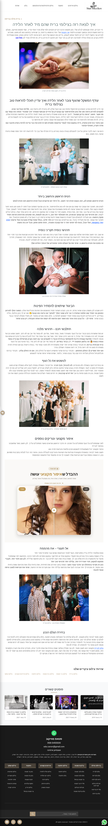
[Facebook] (19, 822)
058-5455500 (54, 743)
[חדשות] (2, 413)
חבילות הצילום (79, 787)
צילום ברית (73, 674)
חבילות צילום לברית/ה (96, 784)
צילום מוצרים (12, 776)
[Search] (32, 814)
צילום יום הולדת (45, 776)
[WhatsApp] (54, 733)
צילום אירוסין (45, 783)
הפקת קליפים (28, 783)
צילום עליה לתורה (45, 772)
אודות (17, 5)
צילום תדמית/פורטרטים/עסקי (42, 5)
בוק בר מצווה (29, 772)
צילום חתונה (36, 674)
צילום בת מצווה (48, 674)
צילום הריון (28, 787)
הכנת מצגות (29, 779)
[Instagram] (13, 822)
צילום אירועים (73, 5)
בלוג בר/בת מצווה (79, 791)
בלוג (25, 5)
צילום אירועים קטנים (22, 674)
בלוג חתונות (62, 776)
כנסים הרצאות (11, 783)
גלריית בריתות (96, 789)
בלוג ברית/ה (96, 793)
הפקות (60, 5)
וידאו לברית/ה (96, 779)
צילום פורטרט (11, 772)
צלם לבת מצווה (79, 776)
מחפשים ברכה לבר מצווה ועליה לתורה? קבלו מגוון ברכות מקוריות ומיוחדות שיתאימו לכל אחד (67, 713)
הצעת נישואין (45, 787)
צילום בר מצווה (61, 674)
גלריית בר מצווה (79, 783)
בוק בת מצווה (28, 776)
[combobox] (56, 814)
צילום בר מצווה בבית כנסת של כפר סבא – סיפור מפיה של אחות (16, 713)
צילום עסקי (8, 674)
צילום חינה (45, 779)
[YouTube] (7, 822)
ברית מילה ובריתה (12, 19)
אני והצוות (65, 32)
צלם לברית (98, 648)
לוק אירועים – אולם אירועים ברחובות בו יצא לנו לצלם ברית (41, 713)
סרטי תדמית (12, 779)
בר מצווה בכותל (79, 779)
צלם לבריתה (96, 776)
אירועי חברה (12, 787)
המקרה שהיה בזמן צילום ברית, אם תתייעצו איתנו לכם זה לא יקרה (93, 713)
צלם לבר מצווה (79, 772)
